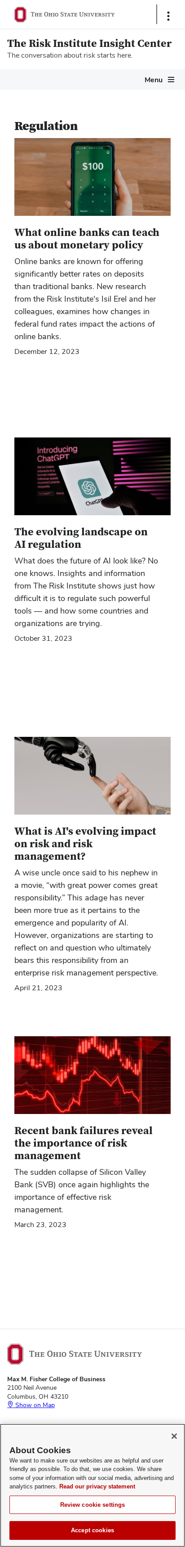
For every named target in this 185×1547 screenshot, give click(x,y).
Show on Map (34, 1405)
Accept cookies (92, 1530)
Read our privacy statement (97, 1486)
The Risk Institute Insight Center (89, 43)
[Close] (174, 1436)
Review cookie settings (92, 1504)
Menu (154, 79)
